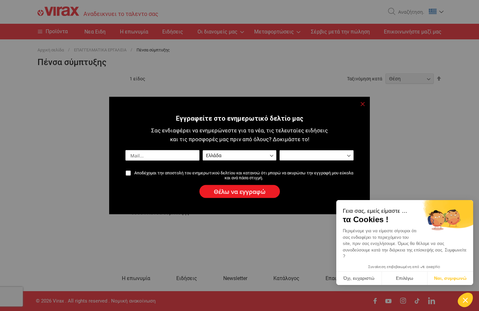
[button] (465, 300)
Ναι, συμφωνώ (450, 278)
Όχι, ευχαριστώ (358, 278)
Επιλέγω (404, 278)
